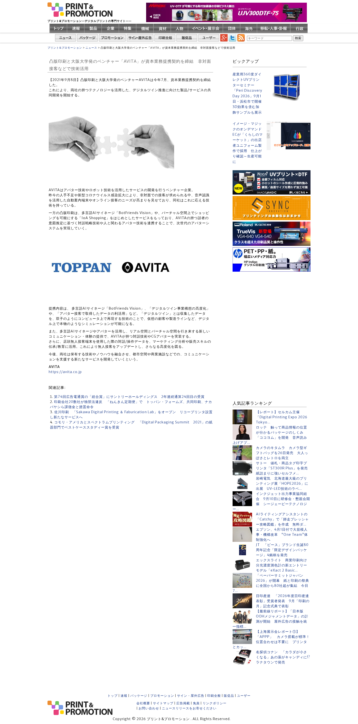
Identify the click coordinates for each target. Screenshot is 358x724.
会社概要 (143, 703)
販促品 (229, 695)
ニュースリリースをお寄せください (189, 708)
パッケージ (138, 695)
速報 (124, 695)
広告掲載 (183, 703)
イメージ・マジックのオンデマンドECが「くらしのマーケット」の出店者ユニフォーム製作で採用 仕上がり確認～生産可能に (248, 142)
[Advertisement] (272, 303)
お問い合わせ (149, 708)
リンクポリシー (214, 703)
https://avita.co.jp (65, 372)
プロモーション (162, 695)
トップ (112, 695)
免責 (196, 703)
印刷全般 (214, 695)
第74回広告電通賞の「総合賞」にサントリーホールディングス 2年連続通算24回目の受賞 (129, 396)
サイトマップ (163, 703)
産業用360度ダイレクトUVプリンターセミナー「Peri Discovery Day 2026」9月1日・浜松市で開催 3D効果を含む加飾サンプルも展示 (248, 93)
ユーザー (244, 695)
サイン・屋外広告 (190, 695)
